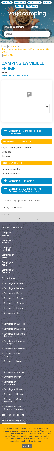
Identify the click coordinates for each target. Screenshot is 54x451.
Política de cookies (35, 441)
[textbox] (27, 34)
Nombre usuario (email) (13, 420)
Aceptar (27, 446)
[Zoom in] (47, 106)
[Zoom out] (47, 111)
